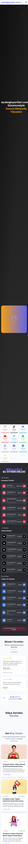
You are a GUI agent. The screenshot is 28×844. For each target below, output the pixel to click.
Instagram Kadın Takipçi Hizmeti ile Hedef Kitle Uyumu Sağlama (13, 801)
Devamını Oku (6, 774)
